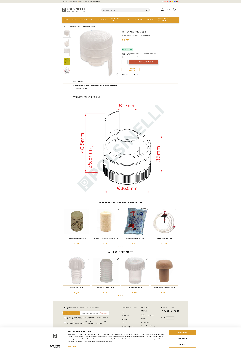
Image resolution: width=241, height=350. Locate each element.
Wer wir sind (73, 1)
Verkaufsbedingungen (147, 315)
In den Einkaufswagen (143, 62)
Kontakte (65, 1)
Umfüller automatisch (164, 238)
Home (66, 20)
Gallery (124, 323)
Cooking (150, 20)
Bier (92, 20)
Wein (74, 20)
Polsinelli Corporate (127, 326)
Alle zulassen (182, 332)
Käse (127, 20)
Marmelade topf (114, 19)
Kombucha (102, 20)
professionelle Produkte (164, 19)
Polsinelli (147, 35)
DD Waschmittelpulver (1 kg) (135, 238)
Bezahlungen (145, 322)
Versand (143, 318)
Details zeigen (72, 346)
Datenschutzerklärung (96, 323)
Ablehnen (182, 345)
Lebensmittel (138, 20)
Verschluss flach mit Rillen (105, 287)
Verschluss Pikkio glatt (135, 287)
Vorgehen (104, 313)
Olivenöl (83, 20)
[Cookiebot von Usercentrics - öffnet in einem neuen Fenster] (55, 346)
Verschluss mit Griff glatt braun (164, 287)
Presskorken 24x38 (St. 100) (77, 238)
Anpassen (181, 338)
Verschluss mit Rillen (77, 287)
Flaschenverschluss (74, 26)
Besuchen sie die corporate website (89, 1)
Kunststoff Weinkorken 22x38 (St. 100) (105, 238)
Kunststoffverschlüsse (89, 26)
